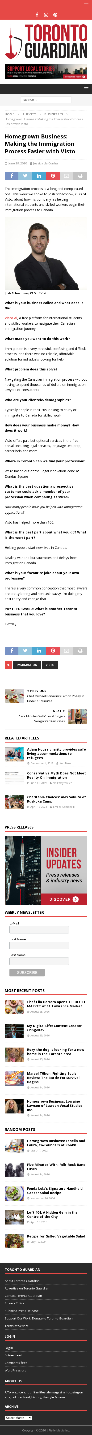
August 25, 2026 (40, 1011)
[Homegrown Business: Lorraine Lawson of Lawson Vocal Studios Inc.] (14, 1106)
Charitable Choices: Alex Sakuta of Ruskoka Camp (56, 799)
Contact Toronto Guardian (23, 1295)
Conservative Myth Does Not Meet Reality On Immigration (56, 775)
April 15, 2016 (38, 1222)
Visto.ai (11, 318)
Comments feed (16, 1363)
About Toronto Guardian (22, 1281)
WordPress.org (15, 1370)
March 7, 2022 (39, 1150)
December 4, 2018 (41, 763)
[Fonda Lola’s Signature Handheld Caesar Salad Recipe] (14, 1193)
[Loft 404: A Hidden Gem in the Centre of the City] (14, 1217)
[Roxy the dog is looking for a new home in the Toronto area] (14, 1055)
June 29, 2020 (17, 163)
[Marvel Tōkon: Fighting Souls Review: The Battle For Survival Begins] (14, 1078)
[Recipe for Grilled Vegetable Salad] (14, 1241)
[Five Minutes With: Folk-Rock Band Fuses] (14, 1170)
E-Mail (14, 923)
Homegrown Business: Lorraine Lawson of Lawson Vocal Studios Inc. (55, 1105)
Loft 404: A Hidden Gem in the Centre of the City (52, 1214)
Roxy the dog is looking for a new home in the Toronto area (55, 1051)
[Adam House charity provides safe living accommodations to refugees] (14, 754)
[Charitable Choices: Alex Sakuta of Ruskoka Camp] (14, 802)
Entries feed (13, 1355)
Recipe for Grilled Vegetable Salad (56, 1236)
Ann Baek (65, 763)
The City (29, 114)
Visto (50, 665)
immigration (27, 665)
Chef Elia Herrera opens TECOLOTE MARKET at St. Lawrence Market (56, 1004)
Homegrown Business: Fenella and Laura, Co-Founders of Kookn (56, 1143)
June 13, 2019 (38, 783)
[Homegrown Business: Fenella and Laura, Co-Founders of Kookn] (14, 1146)
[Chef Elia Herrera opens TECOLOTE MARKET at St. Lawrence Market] (14, 1007)
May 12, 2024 (38, 1241)
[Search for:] (46, 99)
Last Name (17, 955)
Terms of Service (17, 1326)
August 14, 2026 (40, 1174)
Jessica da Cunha (45, 163)
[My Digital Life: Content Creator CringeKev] (14, 1031)
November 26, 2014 (42, 1198)
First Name (17, 939)
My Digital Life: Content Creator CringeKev (54, 1027)
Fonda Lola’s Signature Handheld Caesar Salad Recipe (55, 1190)
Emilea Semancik (64, 806)
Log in (9, 1348)
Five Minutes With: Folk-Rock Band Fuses (56, 1166)
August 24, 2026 (40, 1087)
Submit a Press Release (22, 1311)
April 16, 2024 (38, 806)
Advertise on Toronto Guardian (27, 1288)
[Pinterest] (55, 15)
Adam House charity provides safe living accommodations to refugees (56, 753)
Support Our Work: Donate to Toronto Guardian (39, 1318)
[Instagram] (46, 15)
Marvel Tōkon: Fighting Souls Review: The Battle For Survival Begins (53, 1077)
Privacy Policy (14, 1303)
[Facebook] (37, 15)
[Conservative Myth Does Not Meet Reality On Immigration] (14, 778)
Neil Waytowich (62, 783)
